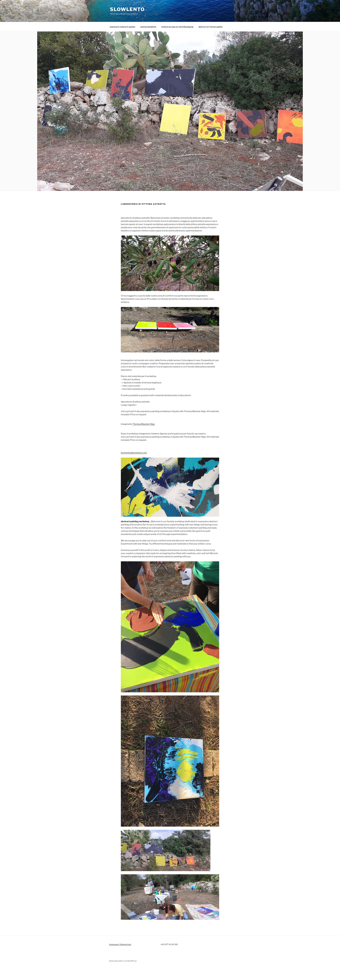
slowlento (127, 9)
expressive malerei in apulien (122, 27)
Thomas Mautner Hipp (144, 424)
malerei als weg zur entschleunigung (177, 27)
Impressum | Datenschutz (120, 944)
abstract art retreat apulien (210, 27)
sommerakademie (148, 27)
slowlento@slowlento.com (134, 452)
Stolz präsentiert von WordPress (123, 961)
